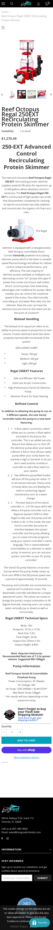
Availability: (7, 131)
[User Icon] (38, 3)
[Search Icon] (11, 3)
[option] (26, 59)
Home (4, 12)
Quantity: (6, 726)
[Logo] (26, 4)
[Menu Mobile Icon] (3, 3)
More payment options (26, 757)
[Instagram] (7, 838)
